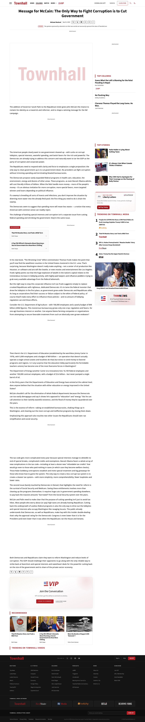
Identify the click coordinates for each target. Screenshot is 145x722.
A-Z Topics (34, 666)
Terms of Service (14, 719)
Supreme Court (35, 690)
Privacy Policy (23, 719)
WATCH (46, 3)
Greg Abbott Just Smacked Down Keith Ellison (112, 288)
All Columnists (55, 690)
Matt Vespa (14, 642)
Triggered (75, 674)
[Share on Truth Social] (77, 22)
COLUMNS (39, 3)
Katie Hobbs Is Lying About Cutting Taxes (119, 151)
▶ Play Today (103, 207)
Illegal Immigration (36, 687)
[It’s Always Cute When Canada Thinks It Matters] (101, 167)
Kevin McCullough (56, 677)
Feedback (31, 719)
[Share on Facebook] (81, 22)
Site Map (50, 719)
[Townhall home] (17, 658)
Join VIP (132, 658)
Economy (33, 680)
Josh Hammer (55, 687)
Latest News (13, 674)
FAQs (124, 658)
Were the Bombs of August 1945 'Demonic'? (78, 635)
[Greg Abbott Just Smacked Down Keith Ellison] (115, 274)
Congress (33, 674)
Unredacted (75, 677)
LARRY (74, 670)
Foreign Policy (34, 684)
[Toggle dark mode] (134, 3)
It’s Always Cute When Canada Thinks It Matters (120, 164)
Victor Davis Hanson (73, 642)
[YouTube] (79, 658)
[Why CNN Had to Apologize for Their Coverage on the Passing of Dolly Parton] (101, 181)
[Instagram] (71, 658)
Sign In (117, 658)
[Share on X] (73, 22)
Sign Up (131, 713)
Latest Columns (14, 677)
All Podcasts (75, 687)
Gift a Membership (119, 674)
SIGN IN (112, 3)
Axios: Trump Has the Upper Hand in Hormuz (114, 254)
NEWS (32, 3)
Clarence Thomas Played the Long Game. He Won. (114, 104)
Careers (95, 677)
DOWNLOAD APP (100, 3)
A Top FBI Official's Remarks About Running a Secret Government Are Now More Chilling (49, 637)
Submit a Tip (96, 680)
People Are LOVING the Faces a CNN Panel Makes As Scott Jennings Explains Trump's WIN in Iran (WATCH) (116, 222)
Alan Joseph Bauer (57, 684)
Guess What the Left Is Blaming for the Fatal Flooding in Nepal (114, 81)
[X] (67, 658)
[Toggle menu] (11, 3)
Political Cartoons (14, 684)
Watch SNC (117, 680)
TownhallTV (13, 687)
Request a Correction (40, 719)
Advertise (95, 674)
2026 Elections (34, 670)
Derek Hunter (55, 674)
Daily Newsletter (118, 677)
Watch (11, 680)
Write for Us (96, 684)
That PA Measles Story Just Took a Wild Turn (23, 635)
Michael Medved (55, 22)
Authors (12, 690)
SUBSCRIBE (122, 3)
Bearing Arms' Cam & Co (79, 680)
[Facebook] (75, 658)
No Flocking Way (102, 95)
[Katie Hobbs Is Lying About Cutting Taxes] (101, 153)
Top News (12, 670)
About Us (95, 670)
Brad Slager (55, 680)
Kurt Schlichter (56, 670)
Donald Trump (34, 677)
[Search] (130, 3)
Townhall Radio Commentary (80, 684)
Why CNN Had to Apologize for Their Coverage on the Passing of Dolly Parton (121, 179)
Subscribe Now (61, 601)
